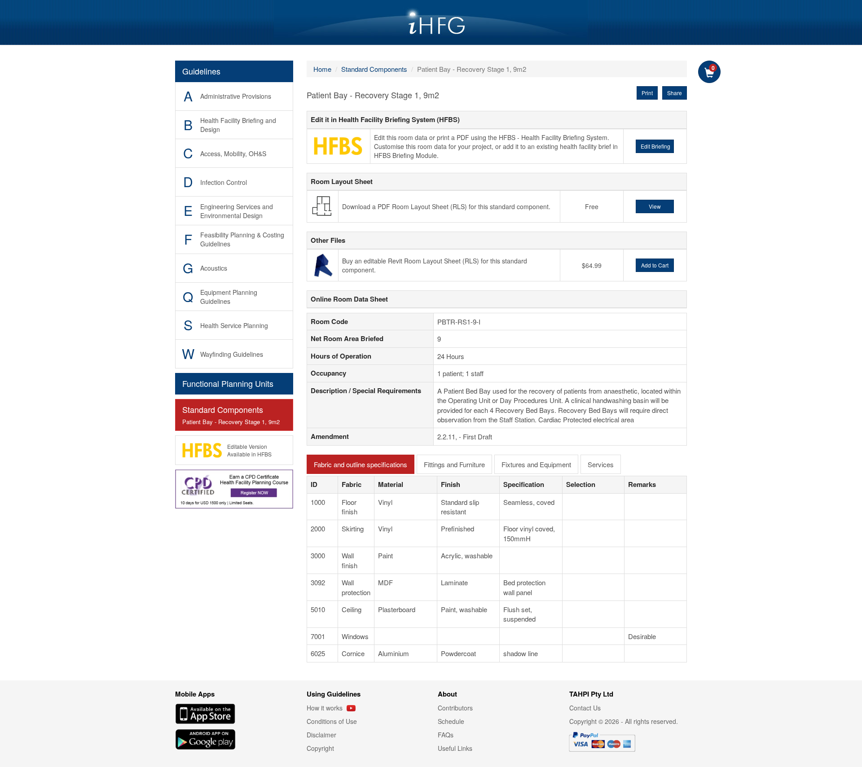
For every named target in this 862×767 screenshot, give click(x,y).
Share (674, 92)
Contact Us (585, 707)
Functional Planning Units (227, 383)
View (655, 206)
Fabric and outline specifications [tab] (360, 464)
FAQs (445, 734)
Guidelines (201, 71)
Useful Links (455, 748)
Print (647, 92)
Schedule (451, 721)
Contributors (455, 707)
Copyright (320, 748)
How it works (325, 707)
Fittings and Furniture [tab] (454, 464)
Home (322, 69)
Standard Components (231, 414)
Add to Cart (654, 265)
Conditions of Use (332, 721)
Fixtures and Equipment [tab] (536, 464)
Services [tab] (601, 464)
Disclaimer (321, 734)
